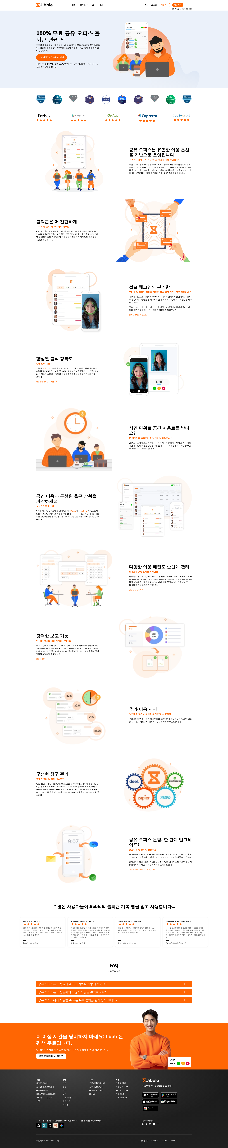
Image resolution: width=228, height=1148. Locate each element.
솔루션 (83, 5)
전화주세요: (182, 9)
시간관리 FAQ (122, 1086)
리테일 (65, 1104)
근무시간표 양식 (96, 1086)
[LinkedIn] (143, 1124)
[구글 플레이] (169, 1095)
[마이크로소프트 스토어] (169, 1101)
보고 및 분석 (40, 659)
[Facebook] (147, 1124)
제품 (73, 5)
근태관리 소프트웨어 (45, 1086)
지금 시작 (177, 5)
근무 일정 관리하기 (136, 590)
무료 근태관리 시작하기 (51, 1056)
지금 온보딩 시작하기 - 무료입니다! (142, 870)
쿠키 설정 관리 (122, 1097)
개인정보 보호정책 (169, 1140)
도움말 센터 (121, 1083)
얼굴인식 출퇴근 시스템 (45, 382)
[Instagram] (150, 1124)
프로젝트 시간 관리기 (45, 1097)
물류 (64, 1094)
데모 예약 (164, 5)
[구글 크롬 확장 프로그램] (150, 1108)
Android (83, 511)
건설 (64, 1086)
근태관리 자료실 (96, 1090)
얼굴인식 (46, 368)
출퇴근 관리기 (42, 1083)
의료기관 (66, 1101)
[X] (158, 1124)
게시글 (92, 1094)
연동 (38, 1101)
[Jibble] (44, 5)
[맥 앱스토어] (150, 1101)
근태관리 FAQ (122, 1090)
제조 (64, 1090)
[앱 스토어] (150, 1095)
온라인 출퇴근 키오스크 (138, 315)
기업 (101, 5)
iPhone (73, 511)
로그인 (154, 5)
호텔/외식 (67, 1097)
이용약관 (154, 1140)
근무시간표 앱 (42, 1090)
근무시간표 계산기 (97, 1083)
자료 (92, 5)
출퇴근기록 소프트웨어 (46, 1094)
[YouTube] (154, 1124)
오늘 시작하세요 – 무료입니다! (51, 57)
